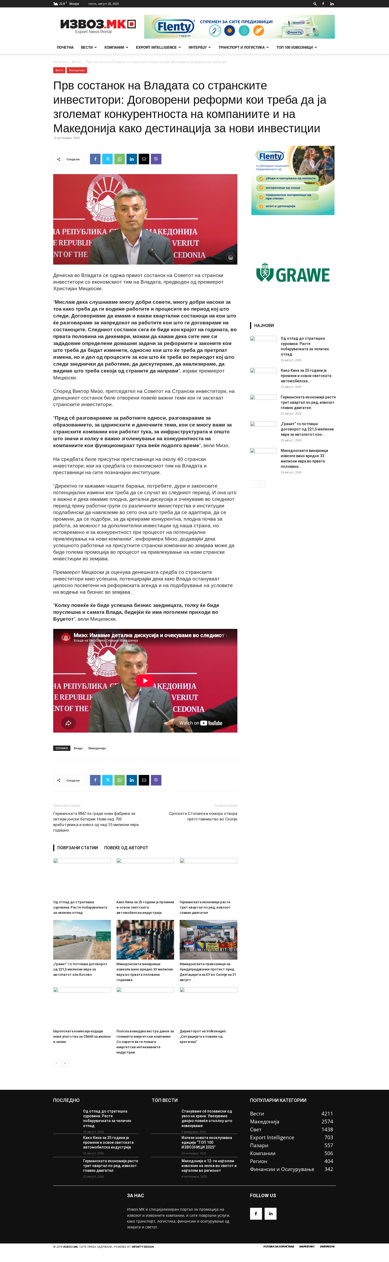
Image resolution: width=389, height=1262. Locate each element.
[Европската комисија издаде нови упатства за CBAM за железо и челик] (82, 1007)
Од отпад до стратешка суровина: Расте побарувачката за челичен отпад (80, 907)
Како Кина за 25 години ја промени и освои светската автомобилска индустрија (145, 907)
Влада (78, 748)
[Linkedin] (332, 3)
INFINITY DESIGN (143, 1246)
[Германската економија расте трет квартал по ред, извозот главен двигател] (208, 878)
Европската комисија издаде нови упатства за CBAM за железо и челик (82, 1036)
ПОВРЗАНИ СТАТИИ (77, 847)
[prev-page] (56, 1063)
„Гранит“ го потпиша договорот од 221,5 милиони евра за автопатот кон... (307, 429)
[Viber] (156, 159)
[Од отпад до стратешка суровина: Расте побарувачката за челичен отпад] (82, 878)
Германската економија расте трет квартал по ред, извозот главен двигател (205, 907)
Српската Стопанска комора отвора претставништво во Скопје (203, 816)
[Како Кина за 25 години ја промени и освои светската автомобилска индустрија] (145, 878)
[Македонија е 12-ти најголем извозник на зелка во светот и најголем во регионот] (164, 1169)
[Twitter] (107, 159)
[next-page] (65, 1063)
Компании (114, 47)
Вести (87, 47)
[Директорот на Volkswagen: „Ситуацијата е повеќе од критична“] (208, 1007)
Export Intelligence (156, 47)
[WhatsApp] (119, 159)
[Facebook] (323, 3)
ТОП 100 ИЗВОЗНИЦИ (295, 47)
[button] (315, 4)
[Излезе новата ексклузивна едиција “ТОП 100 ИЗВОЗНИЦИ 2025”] (164, 1145)
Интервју (198, 47)
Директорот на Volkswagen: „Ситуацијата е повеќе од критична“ (203, 1036)
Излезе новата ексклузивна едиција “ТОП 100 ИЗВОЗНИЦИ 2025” (207, 1142)
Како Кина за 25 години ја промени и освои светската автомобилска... (306, 375)
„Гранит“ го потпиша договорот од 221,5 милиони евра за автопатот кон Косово (80, 969)
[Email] (144, 159)
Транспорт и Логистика (242, 47)
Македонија (77, 70)
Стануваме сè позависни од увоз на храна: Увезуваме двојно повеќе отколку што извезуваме (207, 1118)
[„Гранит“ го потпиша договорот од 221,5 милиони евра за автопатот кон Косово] (82, 940)
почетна (65, 47)
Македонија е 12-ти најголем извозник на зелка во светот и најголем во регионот (209, 1166)
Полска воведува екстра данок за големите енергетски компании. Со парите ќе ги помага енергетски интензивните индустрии (145, 1041)
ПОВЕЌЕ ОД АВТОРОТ (126, 847)
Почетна (60, 62)
